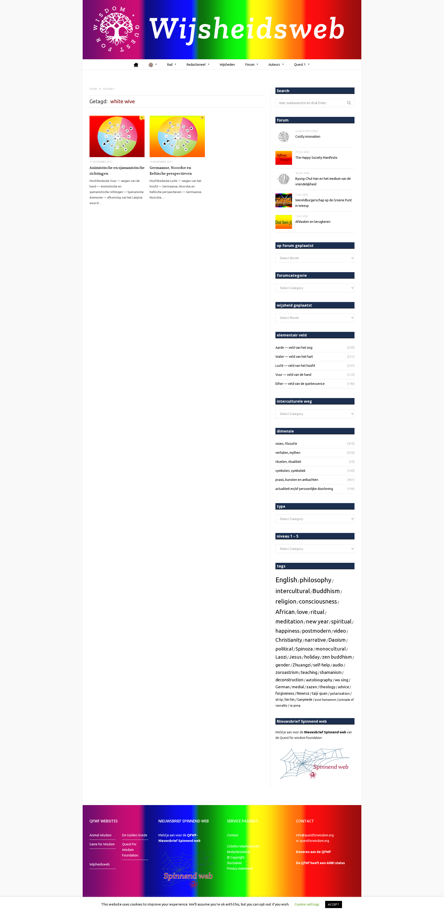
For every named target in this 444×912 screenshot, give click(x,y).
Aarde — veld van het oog (293, 347)
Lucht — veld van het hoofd (295, 365)
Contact (232, 835)
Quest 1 (300, 64)
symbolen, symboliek (290, 471)
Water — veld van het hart (294, 356)
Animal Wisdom (100, 835)
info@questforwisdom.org (315, 835)
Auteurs (274, 64)
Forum (249, 64)
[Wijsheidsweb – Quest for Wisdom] (222, 30)
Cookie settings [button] (307, 904)
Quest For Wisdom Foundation (130, 849)
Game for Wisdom (102, 844)
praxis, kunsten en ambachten (296, 480)
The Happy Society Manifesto (316, 157)
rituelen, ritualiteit (288, 462)
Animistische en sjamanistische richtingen (117, 170)
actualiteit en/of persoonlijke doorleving (304, 489)
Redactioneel (196, 64)
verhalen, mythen (287, 452)
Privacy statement (240, 868)
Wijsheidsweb (99, 864)
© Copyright (235, 857)
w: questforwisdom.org (312, 841)
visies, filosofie (286, 443)
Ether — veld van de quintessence (300, 384)
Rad (170, 64)
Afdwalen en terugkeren (312, 222)
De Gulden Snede (134, 835)
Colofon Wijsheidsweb (243, 846)
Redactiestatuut (239, 852)
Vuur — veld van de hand (293, 375)
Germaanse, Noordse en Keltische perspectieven (171, 170)
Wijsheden (227, 64)
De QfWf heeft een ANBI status (320, 863)
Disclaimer (234, 863)
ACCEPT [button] (333, 904)
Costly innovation (307, 136)
